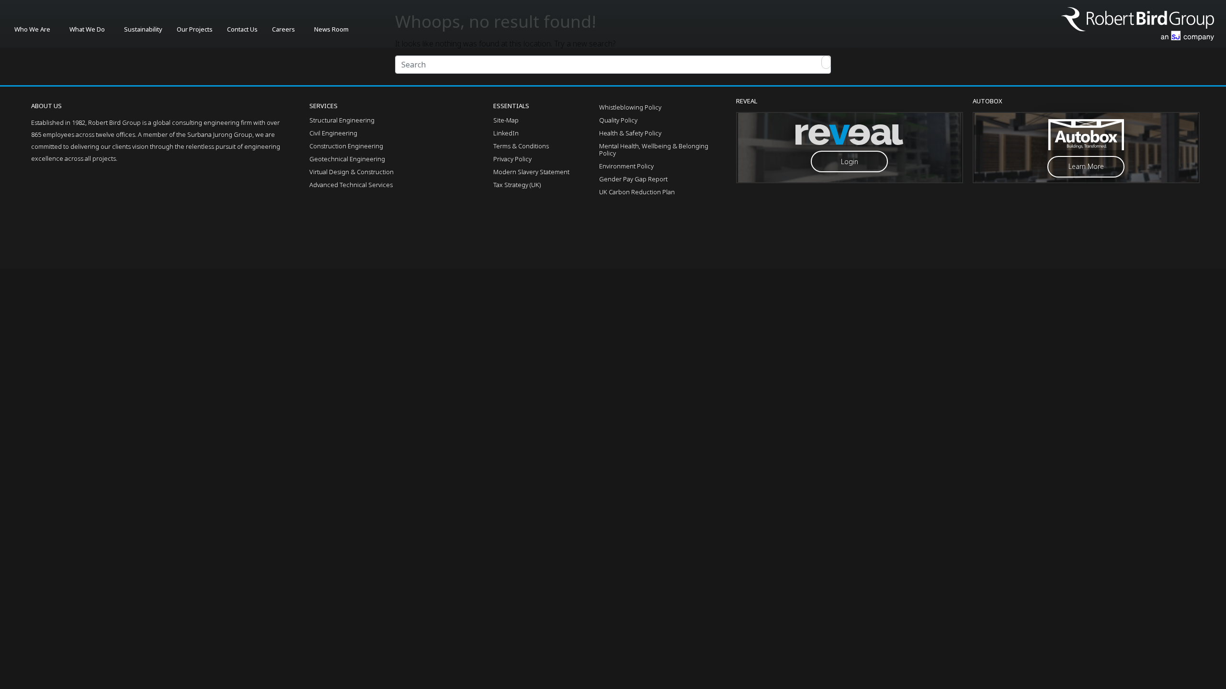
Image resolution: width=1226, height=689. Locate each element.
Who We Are (32, 29)
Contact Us (242, 29)
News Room (331, 29)
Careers (283, 29)
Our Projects (195, 29)
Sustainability (143, 29)
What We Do (87, 29)
